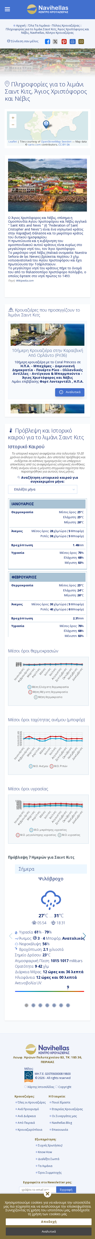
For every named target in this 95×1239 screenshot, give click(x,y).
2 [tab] (33, 1005)
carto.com (34, 144)
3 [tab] (40, 1005)
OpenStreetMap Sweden (56, 141)
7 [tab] (68, 1005)
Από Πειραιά (26, 1123)
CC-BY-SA (64, 144)
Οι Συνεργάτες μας (64, 1116)
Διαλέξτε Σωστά (48, 1159)
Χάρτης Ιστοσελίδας (40, 1087)
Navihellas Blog (62, 1123)
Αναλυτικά (49, 1231)
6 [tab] (61, 1005)
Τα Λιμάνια (45, 1166)
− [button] (13, 124)
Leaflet (13, 141)
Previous (9, 935)
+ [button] (13, 117)
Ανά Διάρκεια (27, 1116)
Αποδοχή (48, 1221)
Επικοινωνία (60, 1130)
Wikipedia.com (24, 280)
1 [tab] (26, 1005)
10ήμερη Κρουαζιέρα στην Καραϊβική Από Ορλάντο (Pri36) (47, 353)
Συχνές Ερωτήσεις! (50, 1145)
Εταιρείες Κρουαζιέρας (67, 1109)
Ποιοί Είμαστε (61, 1102)
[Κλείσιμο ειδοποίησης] (47, 1193)
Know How (45, 1152)
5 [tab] (54, 1005)
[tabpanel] (47, 930)
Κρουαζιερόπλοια (30, 1130)
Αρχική (21, 25)
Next (83, 935)
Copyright (64, 1087)
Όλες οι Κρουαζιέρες (32, 1102)
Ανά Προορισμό (28, 1109)
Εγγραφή (66, 1190)
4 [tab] (47, 1005)
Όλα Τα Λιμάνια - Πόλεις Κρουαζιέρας (54, 25)
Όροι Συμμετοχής (50, 1173)
